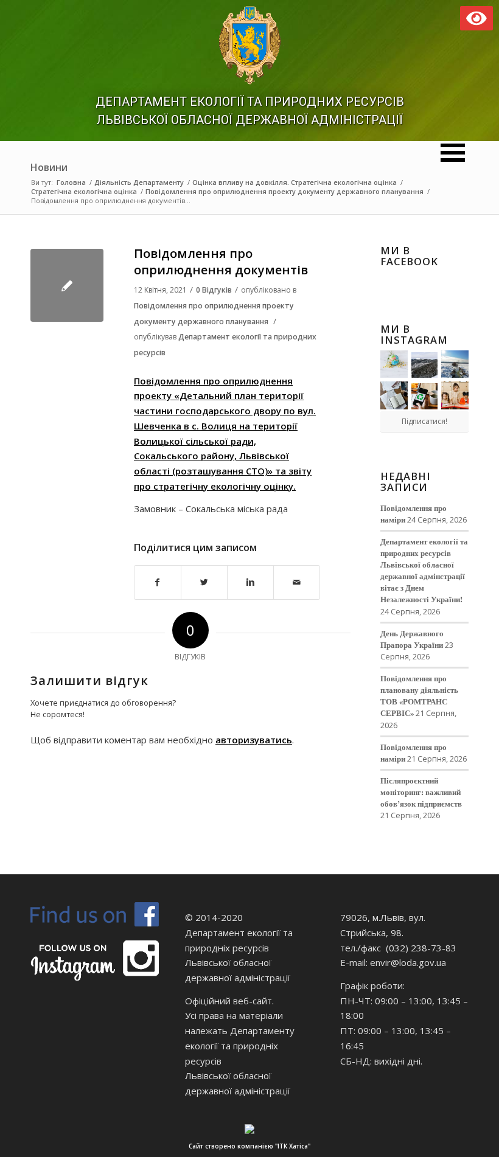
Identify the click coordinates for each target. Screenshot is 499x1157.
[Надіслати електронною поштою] (296, 582)
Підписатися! (424, 421)
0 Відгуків (214, 290)
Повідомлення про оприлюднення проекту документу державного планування (284, 191)
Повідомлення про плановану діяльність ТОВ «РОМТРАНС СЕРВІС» (419, 695)
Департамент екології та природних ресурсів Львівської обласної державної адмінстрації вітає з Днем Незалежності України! (424, 570)
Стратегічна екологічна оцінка (84, 191)
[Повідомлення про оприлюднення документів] (66, 285)
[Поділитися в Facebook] (157, 582)
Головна (71, 182)
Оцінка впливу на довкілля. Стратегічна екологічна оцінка (294, 182)
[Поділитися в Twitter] (204, 582)
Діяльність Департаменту (139, 182)
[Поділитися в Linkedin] (250, 582)
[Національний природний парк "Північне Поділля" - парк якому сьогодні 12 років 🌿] (455, 364)
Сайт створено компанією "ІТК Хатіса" (249, 1146)
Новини (49, 167)
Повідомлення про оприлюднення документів (221, 261)
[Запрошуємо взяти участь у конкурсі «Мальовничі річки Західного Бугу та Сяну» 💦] (455, 395)
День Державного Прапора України (412, 639)
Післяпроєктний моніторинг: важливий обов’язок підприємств (421, 792)
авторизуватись (253, 740)
